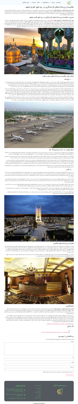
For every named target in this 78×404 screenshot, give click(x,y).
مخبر (53, 323)
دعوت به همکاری (26, 2)
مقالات (38, 2)
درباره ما (53, 2)
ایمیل (72, 362)
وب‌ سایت (72, 367)
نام (73, 357)
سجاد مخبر (67, 323)
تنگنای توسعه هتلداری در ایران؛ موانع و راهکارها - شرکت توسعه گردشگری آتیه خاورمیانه (55, 332)
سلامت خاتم (56, 323)
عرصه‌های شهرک (46, 2)
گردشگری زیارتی (50, 20)
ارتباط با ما (34, 2)
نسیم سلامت (49, 323)
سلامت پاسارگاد (61, 323)
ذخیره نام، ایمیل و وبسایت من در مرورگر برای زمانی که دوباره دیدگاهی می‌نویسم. (58, 372)
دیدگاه (72, 341)
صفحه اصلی (58, 2)
